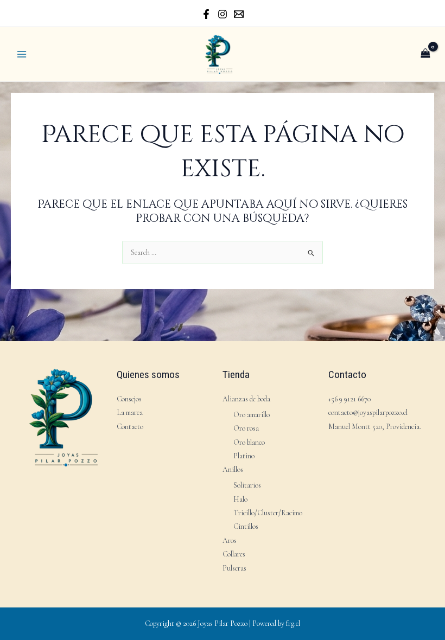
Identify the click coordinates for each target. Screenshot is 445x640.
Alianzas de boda (246, 399)
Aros (230, 540)
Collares (234, 554)
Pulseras (234, 568)
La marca (130, 412)
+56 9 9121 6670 (349, 399)
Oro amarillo (251, 414)
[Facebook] (206, 14)
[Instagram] (222, 14)
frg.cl (293, 623)
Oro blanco (249, 442)
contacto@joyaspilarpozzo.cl (368, 412)
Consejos (129, 399)
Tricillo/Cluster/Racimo (267, 512)
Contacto (130, 426)
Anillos (233, 469)
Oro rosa (246, 428)
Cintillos (245, 526)
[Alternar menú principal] (21, 54)
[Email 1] (239, 14)
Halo (240, 499)
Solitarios (247, 485)
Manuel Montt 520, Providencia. (374, 426)
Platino (244, 455)
